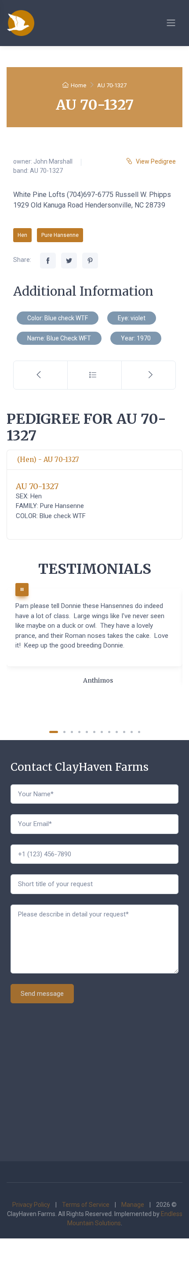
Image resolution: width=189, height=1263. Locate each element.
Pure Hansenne (60, 235)
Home (78, 85)
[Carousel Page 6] (94, 732)
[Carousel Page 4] (79, 732)
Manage (132, 1204)
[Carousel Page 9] (117, 732)
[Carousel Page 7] (102, 732)
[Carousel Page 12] (139, 732)
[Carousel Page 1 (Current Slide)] (53, 732)
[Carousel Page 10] (124, 732)
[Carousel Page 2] (64, 732)
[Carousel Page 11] (132, 732)
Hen (22, 235)
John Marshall (53, 161)
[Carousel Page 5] (87, 732)
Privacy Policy (31, 1204)
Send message (42, 994)
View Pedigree (156, 161)
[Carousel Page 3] (72, 732)
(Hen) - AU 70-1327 (48, 459)
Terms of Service (85, 1204)
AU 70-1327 (37, 486)
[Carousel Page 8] (109, 732)
